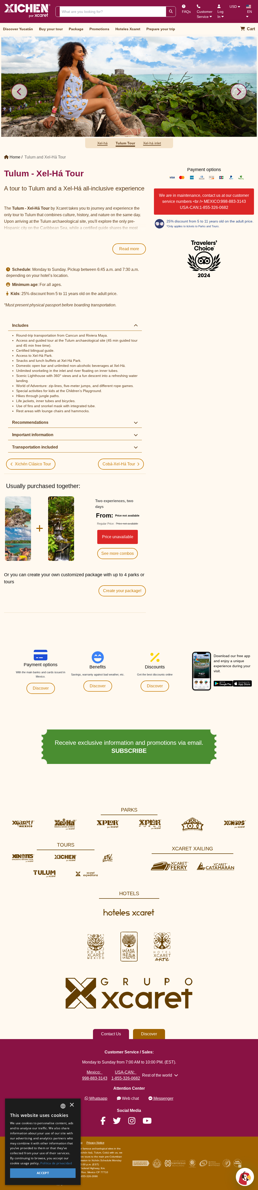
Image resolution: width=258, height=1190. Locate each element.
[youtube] (150, 1121)
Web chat (130, 1098)
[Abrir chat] (245, 1177)
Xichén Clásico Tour (33, 464)
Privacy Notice (95, 1142)
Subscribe (120, 750)
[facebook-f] (106, 1121)
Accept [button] (43, 1173)
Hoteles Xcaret (127, 29)
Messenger (163, 1098)
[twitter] (120, 1121)
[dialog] (43, 1142)
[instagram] (134, 1121)
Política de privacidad (56, 1163)
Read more (129, 249)
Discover (41, 688)
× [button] (71, 1106)
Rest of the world (157, 1075)
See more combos (117, 553)
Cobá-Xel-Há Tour (119, 464)
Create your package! (122, 591)
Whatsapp (98, 1098)
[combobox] (63, 1106)
